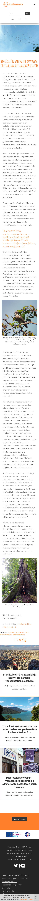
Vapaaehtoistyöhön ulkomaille (15, 878)
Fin (13, 19)
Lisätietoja (23, 899)
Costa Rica (11, 632)
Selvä (31, 899)
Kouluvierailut (8, 891)
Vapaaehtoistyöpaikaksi (12, 885)
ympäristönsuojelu (19, 634)
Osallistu (6, 888)
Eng (19, 19)
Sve (26, 19)
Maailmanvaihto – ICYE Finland (15, 875)
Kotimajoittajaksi (9, 882)
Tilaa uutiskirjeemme (19, 819)
